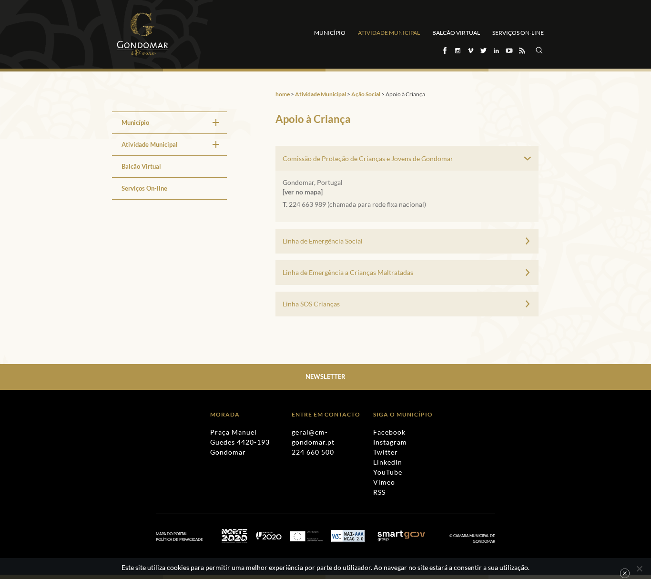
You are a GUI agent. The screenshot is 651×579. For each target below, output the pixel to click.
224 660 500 (313, 452)
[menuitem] (169, 122)
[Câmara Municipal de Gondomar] (142, 34)
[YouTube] (508, 50)
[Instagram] (457, 50)
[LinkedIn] (495, 50)
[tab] (407, 158)
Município (330, 32)
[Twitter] (483, 50)
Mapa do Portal (171, 533)
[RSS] (521, 50)
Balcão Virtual (456, 32)
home (282, 94)
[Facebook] (444, 50)
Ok (625, 573)
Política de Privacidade (179, 539)
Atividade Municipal (389, 32)
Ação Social (365, 94)
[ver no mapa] (303, 192)
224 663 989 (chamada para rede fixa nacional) (357, 204)
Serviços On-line (518, 32)
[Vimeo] (470, 50)
